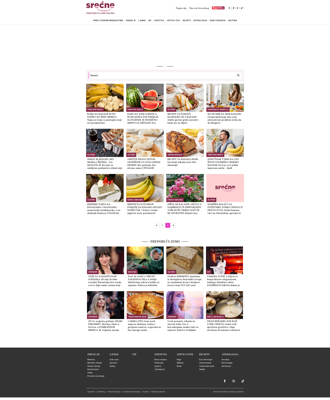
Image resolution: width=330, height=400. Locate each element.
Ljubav (114, 354)
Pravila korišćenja (114, 392)
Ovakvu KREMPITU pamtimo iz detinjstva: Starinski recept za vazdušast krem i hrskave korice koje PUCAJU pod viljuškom (184, 281)
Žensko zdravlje (93, 366)
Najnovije (181, 8)
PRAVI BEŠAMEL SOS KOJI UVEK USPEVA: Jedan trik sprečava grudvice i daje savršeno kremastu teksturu (223, 325)
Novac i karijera (135, 200)
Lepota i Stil (185, 354)
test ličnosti (226, 366)
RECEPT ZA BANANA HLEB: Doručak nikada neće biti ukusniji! (182, 162)
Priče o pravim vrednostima (108, 20)
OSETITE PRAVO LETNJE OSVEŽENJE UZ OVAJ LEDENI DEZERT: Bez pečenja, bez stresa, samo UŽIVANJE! (143, 163)
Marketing (101, 392)
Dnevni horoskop (199, 8)
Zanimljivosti (159, 369)
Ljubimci (157, 366)
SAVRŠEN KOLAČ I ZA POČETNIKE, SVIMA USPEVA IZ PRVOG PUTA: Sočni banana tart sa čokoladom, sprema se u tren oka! (225, 209)
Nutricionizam (93, 369)
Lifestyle (160, 354)
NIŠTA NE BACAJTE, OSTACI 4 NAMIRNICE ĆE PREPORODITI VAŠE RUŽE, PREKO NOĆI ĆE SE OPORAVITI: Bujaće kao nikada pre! (184, 209)
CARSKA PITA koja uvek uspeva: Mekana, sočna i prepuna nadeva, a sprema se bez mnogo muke (144, 325)
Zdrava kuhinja (175, 155)
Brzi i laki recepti (215, 317)
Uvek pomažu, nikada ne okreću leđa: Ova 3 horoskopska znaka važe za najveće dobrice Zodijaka (182, 325)
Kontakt (145, 392)
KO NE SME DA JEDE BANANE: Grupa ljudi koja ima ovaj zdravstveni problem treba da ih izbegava (224, 118)
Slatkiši (171, 109)
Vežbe (90, 373)
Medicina (132, 272)
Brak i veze (114, 360)
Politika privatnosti (158, 392)
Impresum (91, 392)
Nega (179, 360)
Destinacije (158, 363)
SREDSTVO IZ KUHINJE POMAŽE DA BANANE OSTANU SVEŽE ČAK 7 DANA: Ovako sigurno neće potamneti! (144, 209)
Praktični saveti (95, 109)
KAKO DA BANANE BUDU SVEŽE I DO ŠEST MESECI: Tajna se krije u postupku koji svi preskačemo (104, 118)
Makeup (180, 363)
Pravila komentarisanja (131, 392)
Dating (112, 366)
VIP (208, 272)
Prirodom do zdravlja (218, 109)
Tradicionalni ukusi (137, 317)
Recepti (204, 354)
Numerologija (227, 363)
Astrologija (230, 354)
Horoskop (92, 272)
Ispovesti (113, 363)
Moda (179, 366)
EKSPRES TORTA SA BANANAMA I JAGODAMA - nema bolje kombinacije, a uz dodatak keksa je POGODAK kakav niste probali (103, 209)
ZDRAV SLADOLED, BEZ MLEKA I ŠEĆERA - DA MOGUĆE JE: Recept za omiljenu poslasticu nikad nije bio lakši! (104, 163)
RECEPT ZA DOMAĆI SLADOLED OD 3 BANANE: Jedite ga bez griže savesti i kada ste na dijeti (183, 118)
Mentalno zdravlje (94, 363)
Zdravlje (93, 354)
